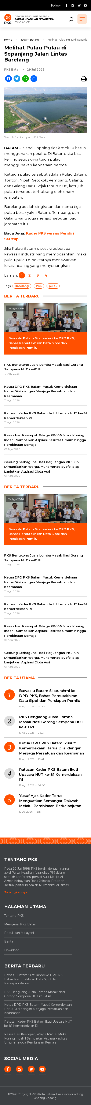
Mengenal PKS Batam (20, 924)
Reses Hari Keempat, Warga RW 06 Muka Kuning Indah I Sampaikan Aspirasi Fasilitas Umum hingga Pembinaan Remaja (35, 1038)
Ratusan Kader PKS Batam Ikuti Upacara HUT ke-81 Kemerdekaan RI (50, 774)
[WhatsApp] (25, 79)
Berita (8, 941)
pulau (53, 286)
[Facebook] (8, 79)
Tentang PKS (14, 916)
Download (11, 950)
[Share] (34, 79)
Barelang (22, 286)
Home (8, 39)
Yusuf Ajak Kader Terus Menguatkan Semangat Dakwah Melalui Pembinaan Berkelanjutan (50, 801)
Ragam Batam (29, 39)
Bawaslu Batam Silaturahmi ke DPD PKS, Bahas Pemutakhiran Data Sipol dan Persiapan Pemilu (49, 696)
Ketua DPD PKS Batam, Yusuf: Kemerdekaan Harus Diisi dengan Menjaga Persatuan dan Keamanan (51, 748)
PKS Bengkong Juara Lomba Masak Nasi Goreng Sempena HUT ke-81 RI (51, 722)
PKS (39, 286)
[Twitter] (17, 79)
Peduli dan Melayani (19, 933)
